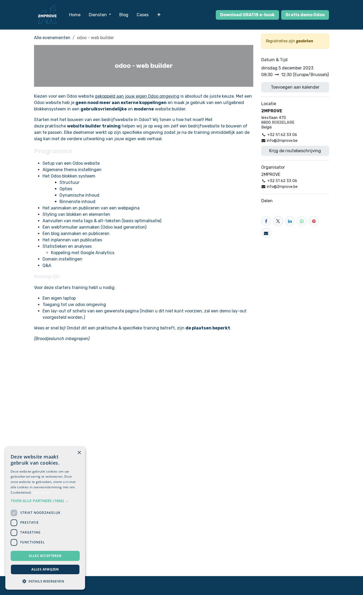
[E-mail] (266, 233)
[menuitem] (75, 15)
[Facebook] (266, 221)
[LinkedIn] (290, 221)
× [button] (79, 453)
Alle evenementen (52, 37)
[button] (45, 500)
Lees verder (41, 492)
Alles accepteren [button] (45, 555)
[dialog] (45, 518)
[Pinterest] (314, 221)
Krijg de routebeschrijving (295, 150)
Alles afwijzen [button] (45, 569)
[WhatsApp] (302, 221)
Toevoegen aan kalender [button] (295, 87)
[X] (278, 221)
